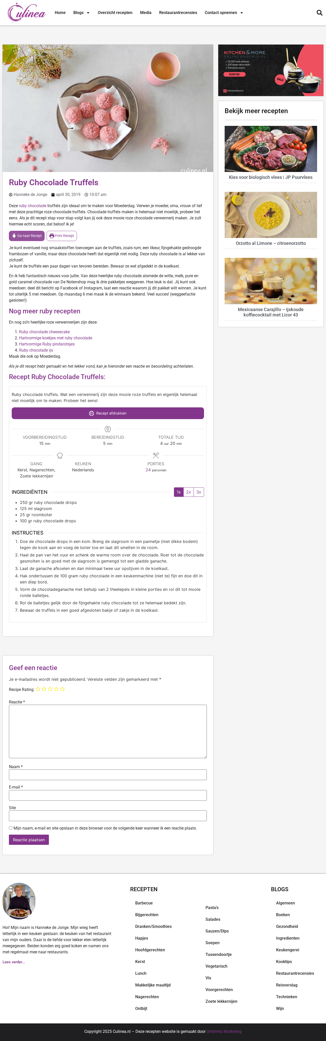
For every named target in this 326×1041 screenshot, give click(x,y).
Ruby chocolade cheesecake (44, 331)
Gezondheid (287, 926)
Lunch (140, 973)
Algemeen (285, 903)
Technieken (286, 996)
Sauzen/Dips (217, 931)
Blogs (78, 12)
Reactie (17, 702)
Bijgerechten (146, 914)
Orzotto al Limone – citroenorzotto (271, 243)
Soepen (213, 942)
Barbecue (144, 903)
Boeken (283, 914)
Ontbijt (141, 1008)
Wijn (280, 1008)
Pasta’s (212, 907)
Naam (16, 767)
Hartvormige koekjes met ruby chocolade (55, 338)
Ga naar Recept (29, 236)
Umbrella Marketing (224, 1031)
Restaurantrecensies (178, 12)
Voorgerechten (219, 989)
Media (146, 12)
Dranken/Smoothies (153, 926)
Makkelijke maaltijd (153, 985)
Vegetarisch (216, 966)
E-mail (16, 787)
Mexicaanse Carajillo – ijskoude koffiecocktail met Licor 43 (271, 312)
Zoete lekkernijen (221, 1001)
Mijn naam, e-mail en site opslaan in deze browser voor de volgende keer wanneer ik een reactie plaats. (105, 828)
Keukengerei (287, 949)
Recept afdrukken (110, 413)
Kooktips (284, 961)
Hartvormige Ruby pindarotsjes (47, 344)
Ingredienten (288, 938)
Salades (213, 919)
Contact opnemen (221, 12)
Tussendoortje (219, 954)
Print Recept (64, 236)
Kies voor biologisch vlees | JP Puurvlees (271, 177)
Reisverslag (286, 985)
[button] (319, 13)
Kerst (140, 961)
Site (12, 808)
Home (60, 12)
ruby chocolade (32, 205)
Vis (208, 978)
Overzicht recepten (115, 12)
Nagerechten (147, 996)
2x (188, 492)
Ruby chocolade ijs (36, 350)
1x (179, 492)
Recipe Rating (21, 690)
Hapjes (141, 938)
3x (198, 492)
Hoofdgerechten (150, 949)
